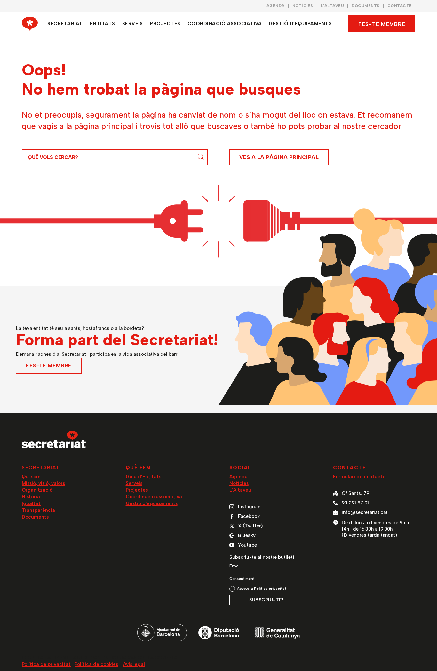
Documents (35, 517)
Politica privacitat (270, 589)
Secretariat (41, 468)
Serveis (134, 483)
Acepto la (261, 589)
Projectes (137, 490)
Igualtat (31, 503)
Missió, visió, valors (43, 483)
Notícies (239, 483)
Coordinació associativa (154, 497)
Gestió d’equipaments (152, 503)
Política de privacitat (46, 664)
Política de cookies (96, 664)
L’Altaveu (240, 490)
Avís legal (134, 664)
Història (31, 497)
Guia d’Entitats (143, 477)
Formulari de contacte (359, 477)
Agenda (238, 477)
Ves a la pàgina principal (279, 157)
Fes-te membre (381, 24)
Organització (37, 490)
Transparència (38, 510)
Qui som (31, 477)
